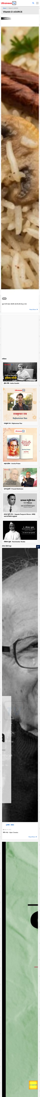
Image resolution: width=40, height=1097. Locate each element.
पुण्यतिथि (8, 825)
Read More (32, 309)
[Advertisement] (20, 336)
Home (4, 8)
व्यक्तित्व (12, 825)
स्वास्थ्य (4, 298)
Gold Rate (33, 1082)
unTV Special (33, 1089)
